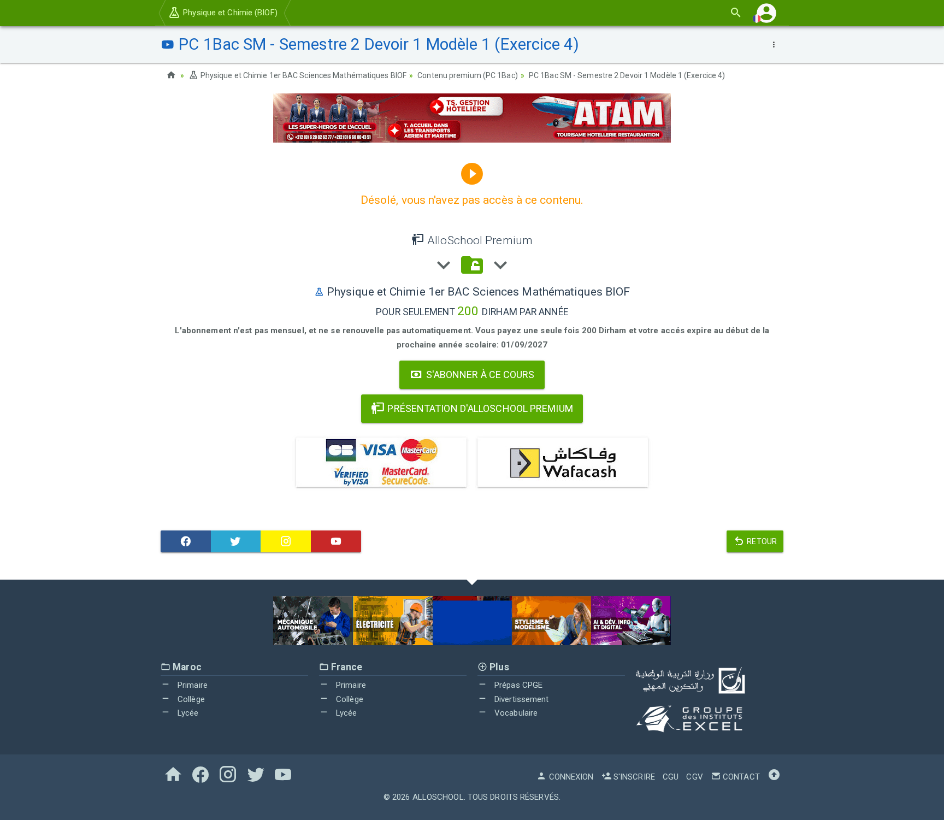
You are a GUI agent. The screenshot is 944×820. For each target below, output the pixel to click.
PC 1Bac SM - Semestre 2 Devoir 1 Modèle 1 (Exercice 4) (627, 75)
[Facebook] (186, 541)
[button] (766, 13)
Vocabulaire (515, 713)
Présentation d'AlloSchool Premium (479, 408)
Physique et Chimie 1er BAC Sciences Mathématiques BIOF (302, 75)
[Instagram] (286, 541)
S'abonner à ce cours (479, 374)
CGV (694, 777)
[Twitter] (236, 541)
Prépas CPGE (517, 685)
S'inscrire (633, 777)
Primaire (191, 685)
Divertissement (520, 699)
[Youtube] (336, 541)
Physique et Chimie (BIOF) (229, 12)
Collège (190, 699)
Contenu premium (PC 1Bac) (467, 75)
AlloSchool (438, 797)
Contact (740, 777)
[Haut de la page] (774, 777)
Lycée (187, 713)
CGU (670, 777)
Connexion (570, 777)
